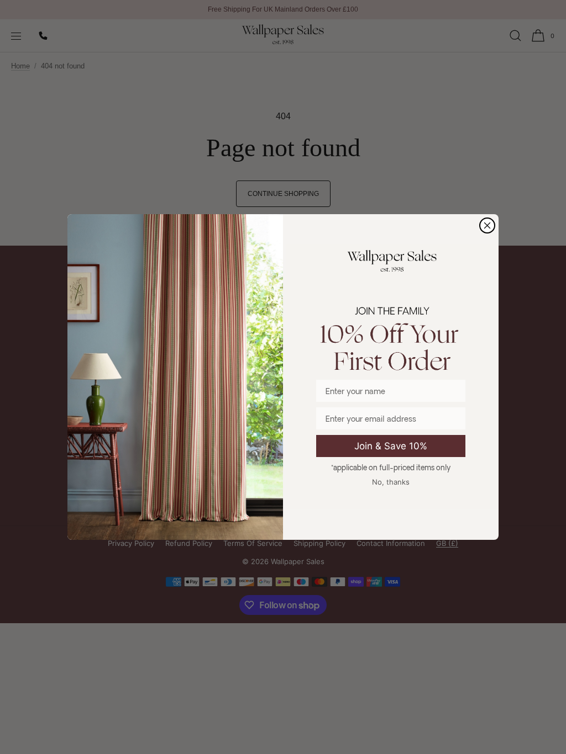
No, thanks (391, 481)
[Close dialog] (487, 225)
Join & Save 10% (390, 446)
